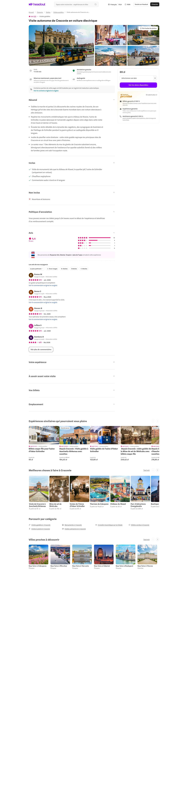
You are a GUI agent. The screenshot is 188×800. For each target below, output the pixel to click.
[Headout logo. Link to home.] (37, 4)
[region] (44, 435)
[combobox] (76, 4)
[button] (61, 45)
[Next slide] (157, 470)
